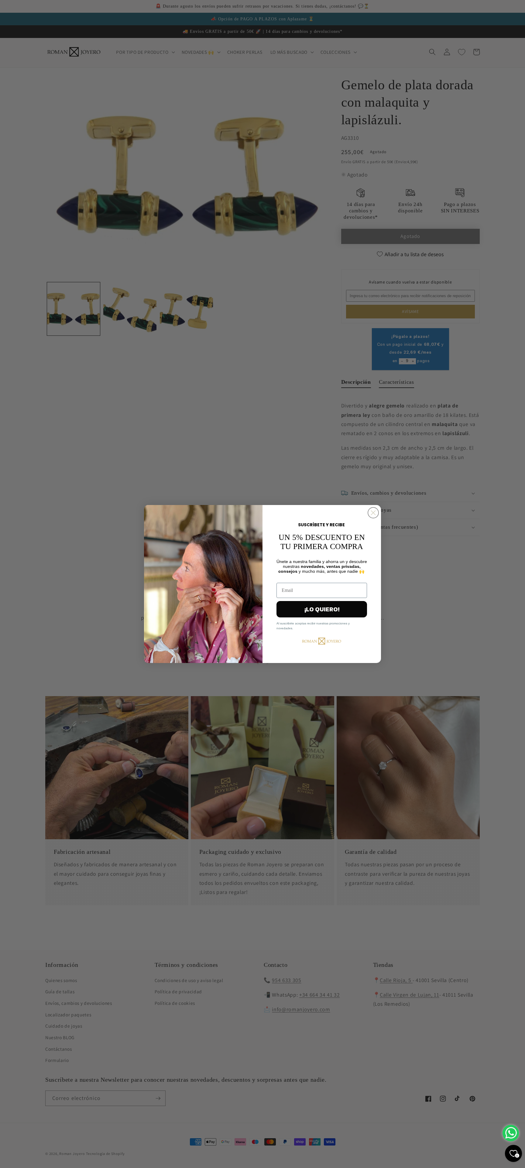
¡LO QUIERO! (321, 609)
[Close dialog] (373, 512)
